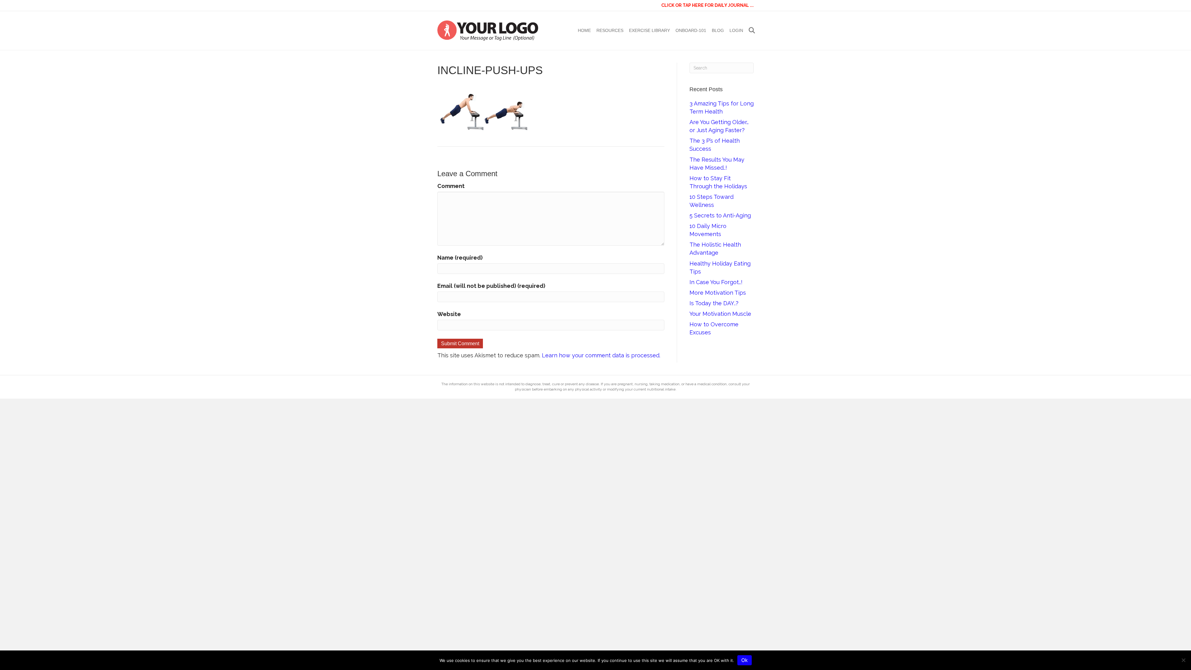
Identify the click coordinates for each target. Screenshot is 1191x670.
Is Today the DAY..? (713, 303)
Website (449, 314)
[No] (1183, 660)
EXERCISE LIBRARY (649, 30)
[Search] (750, 30)
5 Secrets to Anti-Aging (720, 215)
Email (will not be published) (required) (491, 286)
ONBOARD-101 (691, 30)
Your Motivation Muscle (720, 313)
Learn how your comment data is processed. (601, 355)
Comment (451, 186)
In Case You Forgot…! (716, 282)
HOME (584, 30)
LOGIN (736, 30)
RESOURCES (609, 30)
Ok (744, 660)
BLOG (718, 30)
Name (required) (460, 257)
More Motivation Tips (717, 292)
